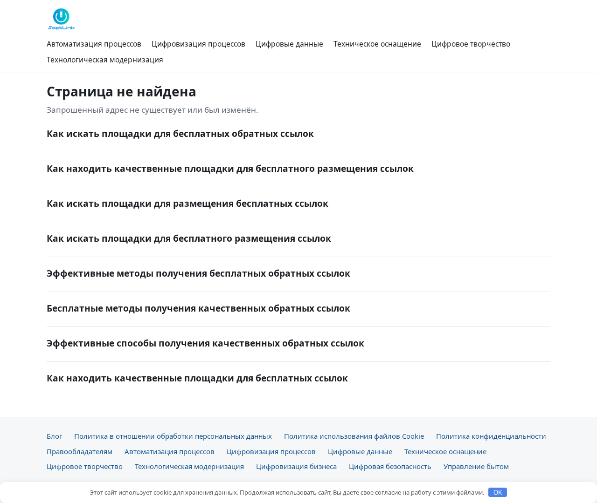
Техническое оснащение (377, 44)
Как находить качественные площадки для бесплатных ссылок (197, 378)
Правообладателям (79, 451)
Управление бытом (476, 466)
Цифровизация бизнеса (296, 466)
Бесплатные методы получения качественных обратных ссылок (198, 308)
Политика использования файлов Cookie (354, 436)
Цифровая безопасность (390, 466)
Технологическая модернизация (105, 59)
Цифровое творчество (470, 44)
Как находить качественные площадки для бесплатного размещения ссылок (230, 168)
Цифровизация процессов (198, 44)
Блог (54, 436)
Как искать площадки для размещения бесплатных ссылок (187, 203)
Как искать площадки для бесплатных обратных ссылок (180, 133)
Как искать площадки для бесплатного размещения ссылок (189, 238)
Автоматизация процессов (94, 44)
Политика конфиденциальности (491, 436)
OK (497, 492)
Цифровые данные (289, 44)
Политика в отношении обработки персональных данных (173, 436)
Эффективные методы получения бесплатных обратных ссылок (198, 273)
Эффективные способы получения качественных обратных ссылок (205, 343)
